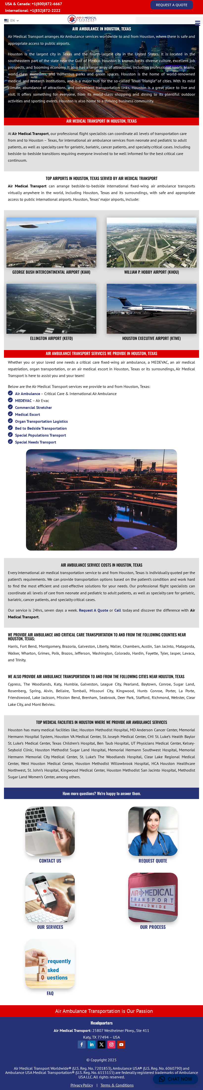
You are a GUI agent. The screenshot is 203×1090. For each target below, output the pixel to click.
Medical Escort (27, 414)
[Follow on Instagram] (111, 1044)
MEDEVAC (23, 400)
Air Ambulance (27, 393)
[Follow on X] (101, 1044)
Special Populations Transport (40, 435)
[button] (175, 1079)
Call (117, 610)
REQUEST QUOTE (153, 860)
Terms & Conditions (117, 1085)
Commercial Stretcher (33, 407)
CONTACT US (50, 860)
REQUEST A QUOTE (171, 4)
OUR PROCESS (153, 927)
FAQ (50, 993)
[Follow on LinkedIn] (92, 1044)
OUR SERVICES (50, 927)
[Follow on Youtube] (121, 1044)
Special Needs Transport (35, 442)
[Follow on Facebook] (82, 1044)
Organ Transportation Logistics (41, 421)
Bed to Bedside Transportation (41, 428)
